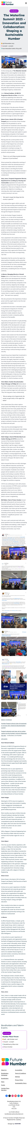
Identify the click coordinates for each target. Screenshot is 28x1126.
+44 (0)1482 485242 (14, 1112)
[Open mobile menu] (26, 3)
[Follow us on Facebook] (6, 1096)
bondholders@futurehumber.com (14, 1114)
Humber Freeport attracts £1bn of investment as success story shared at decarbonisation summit (13, 725)
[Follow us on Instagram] (12, 1096)
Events (3, 1085)
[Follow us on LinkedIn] (18, 1096)
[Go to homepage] (7, 3)
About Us (3, 1070)
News (2, 1082)
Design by (11, 1124)
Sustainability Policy (21, 1083)
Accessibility (18, 1070)
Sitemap (17, 1076)
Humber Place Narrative (5, 1089)
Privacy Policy (19, 1080)
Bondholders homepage (4, 1074)
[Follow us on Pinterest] (21, 1096)
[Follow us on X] (9, 1096)
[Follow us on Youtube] (15, 1096)
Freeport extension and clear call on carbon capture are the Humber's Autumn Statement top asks (14, 733)
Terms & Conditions (20, 1073)
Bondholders (4, 1078)
